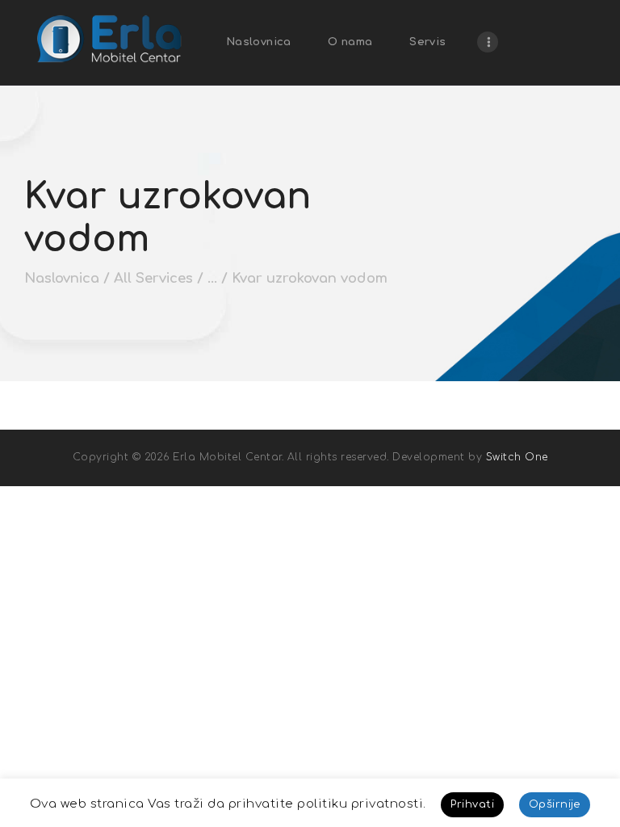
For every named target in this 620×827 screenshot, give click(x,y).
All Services (153, 278)
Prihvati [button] (472, 804)
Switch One (517, 457)
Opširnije (555, 804)
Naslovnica (61, 278)
